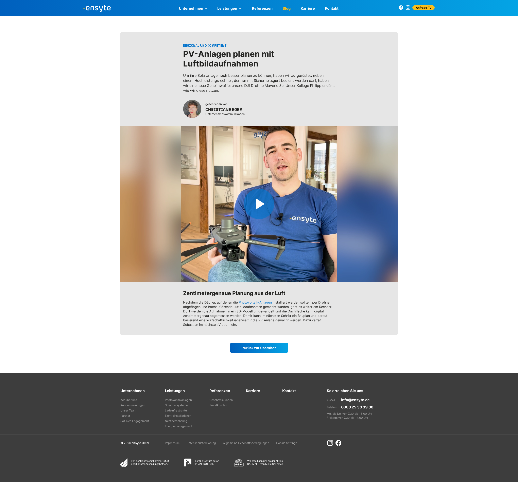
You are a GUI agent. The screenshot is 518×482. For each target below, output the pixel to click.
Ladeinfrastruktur (176, 410)
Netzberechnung (176, 421)
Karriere (308, 8)
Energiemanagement (178, 426)
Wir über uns (128, 400)
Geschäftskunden (221, 400)
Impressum (172, 443)
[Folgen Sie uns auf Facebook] (401, 7)
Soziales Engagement (134, 421)
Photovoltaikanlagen (178, 400)
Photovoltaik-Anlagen (255, 302)
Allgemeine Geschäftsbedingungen (246, 443)
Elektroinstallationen (178, 415)
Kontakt (332, 8)
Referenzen (262, 8)
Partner (125, 415)
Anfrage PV (423, 7)
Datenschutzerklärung (201, 443)
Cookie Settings (286, 443)
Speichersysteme (176, 405)
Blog (287, 8)
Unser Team (128, 410)
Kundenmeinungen (132, 405)
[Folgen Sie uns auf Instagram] (407, 7)
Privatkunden (218, 405)
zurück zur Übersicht (259, 348)
